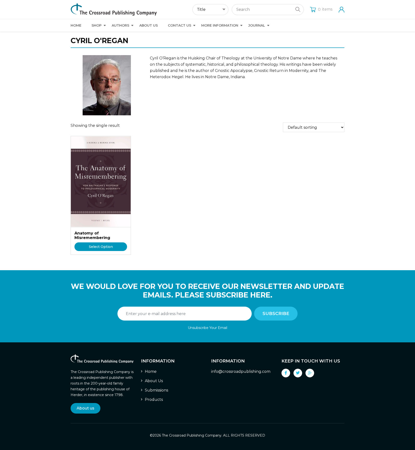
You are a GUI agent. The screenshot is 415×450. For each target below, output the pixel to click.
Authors (120, 25)
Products (154, 399)
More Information (219, 25)
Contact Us (179, 25)
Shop (97, 25)
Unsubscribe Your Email (207, 328)
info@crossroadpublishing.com (240, 371)
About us (85, 408)
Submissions (156, 390)
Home (76, 25)
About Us (148, 25)
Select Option (101, 247)
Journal (256, 25)
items (325, 9)
